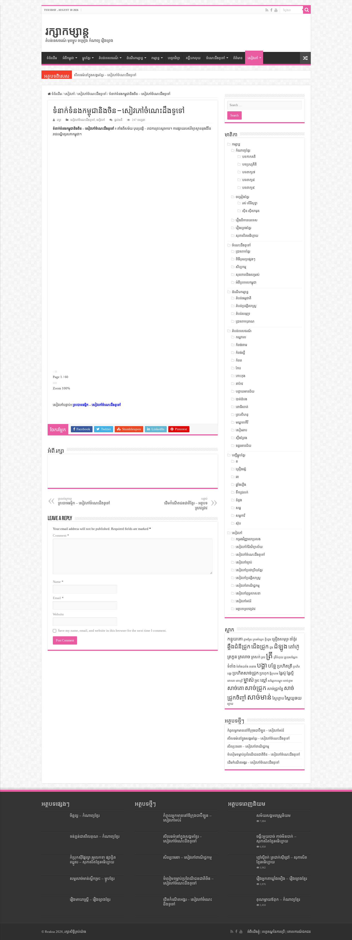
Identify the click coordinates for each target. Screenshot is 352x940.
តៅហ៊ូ (293, 646)
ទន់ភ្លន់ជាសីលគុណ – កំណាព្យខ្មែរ (94, 836)
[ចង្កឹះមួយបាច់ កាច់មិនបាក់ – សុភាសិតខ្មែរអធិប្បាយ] (241, 843)
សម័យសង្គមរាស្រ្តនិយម (273, 815)
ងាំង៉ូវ (293, 639)
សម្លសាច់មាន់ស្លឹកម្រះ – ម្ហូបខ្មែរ (92, 878)
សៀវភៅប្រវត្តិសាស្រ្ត (248, 578)
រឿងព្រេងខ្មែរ (243, 228)
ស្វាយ (230, 703)
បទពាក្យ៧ (248, 172)
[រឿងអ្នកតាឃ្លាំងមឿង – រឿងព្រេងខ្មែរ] (241, 885)
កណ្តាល (241, 337)
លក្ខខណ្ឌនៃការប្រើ (273, 932)
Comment (61, 535)
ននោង (252, 666)
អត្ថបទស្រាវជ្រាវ (245, 609)
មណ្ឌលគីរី (242, 422)
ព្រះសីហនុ (242, 415)
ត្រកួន (232, 656)
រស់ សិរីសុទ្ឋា (249, 203)
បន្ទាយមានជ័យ (245, 391)
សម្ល (238, 508)
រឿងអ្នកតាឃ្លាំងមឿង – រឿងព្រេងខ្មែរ (281, 878)
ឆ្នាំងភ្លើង (241, 485)
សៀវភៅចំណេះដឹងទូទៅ (91, 94)
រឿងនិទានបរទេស (246, 220)
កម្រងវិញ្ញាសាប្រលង (248, 539)
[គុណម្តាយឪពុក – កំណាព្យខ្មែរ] (241, 906)
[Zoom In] (56, 383)
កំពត (239, 360)
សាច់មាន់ (259, 697)
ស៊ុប (238, 523)
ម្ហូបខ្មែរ (86, 58)
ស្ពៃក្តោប (278, 698)
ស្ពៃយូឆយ (293, 698)
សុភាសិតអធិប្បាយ (247, 236)
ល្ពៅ (263, 680)
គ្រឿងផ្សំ (241, 469)
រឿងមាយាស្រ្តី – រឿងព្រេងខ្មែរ (90, 899)
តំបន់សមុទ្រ (243, 314)
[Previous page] (54, 372)
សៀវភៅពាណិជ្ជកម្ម (247, 586)
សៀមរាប (241, 430)
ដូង (271, 647)
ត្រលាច (244, 656)
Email (58, 598)
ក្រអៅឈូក (258, 639)
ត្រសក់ (255, 657)
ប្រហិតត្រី (284, 666)
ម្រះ (257, 680)
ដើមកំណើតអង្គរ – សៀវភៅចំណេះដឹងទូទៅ (253, 762)
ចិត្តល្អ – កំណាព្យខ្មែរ (84, 815)
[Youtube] (276, 10)
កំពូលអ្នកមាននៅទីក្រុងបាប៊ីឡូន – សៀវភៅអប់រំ (255, 730)
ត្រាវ (263, 657)
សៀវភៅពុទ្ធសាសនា (248, 593)
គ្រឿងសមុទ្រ (280, 639)
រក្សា (59, 119)
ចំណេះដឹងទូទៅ (215, 58)
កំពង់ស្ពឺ (240, 353)
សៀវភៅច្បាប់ (244, 562)
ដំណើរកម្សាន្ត (135, 58)
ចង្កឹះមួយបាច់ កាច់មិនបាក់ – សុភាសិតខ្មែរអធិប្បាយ (276, 838)
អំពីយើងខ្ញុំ (253, 932)
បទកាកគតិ (249, 157)
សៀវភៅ (253, 58)
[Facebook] (271, 10)
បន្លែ (272, 666)
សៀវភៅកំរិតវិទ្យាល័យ (249, 547)
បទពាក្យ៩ (248, 188)
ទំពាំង (231, 666)
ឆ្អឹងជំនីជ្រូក (238, 647)
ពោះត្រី (239, 680)
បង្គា (262, 665)
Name (58, 582)
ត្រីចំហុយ (278, 657)
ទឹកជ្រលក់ (242, 492)
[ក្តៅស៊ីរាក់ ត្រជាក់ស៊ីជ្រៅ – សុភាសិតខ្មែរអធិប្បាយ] (241, 864)
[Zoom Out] (54, 383)
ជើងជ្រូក (260, 647)
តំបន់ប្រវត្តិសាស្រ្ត (246, 306)
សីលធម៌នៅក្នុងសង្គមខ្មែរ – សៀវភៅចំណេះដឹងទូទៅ (258, 738)
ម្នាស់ (249, 680)
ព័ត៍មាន (237, 58)
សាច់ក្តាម (288, 680)
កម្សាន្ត (155, 58)
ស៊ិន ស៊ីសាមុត (250, 211)
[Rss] (267, 10)
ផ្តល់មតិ (118, 119)
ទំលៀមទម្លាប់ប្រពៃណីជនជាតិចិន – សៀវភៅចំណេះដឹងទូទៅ (263, 754)
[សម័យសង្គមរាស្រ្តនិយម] (241, 822)
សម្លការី (240, 516)
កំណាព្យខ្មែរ (243, 150)
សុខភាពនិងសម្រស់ (247, 275)
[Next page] (56, 372)
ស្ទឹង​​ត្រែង (241, 438)
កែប (238, 368)
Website (58, 614)
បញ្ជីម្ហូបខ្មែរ (238, 455)
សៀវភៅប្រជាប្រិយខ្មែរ (249, 570)
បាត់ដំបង (241, 399)
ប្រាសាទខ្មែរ (243, 251)
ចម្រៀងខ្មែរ (242, 197)
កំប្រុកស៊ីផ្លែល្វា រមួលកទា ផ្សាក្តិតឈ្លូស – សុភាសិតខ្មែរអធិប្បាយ (93, 859)
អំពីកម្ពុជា (68, 58)
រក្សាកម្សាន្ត (67, 31)
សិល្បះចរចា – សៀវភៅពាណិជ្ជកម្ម (95, 75)
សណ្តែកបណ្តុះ (275, 680)
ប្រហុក (264, 673)
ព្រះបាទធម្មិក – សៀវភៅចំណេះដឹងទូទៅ (97, 405)
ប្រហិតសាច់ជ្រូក (245, 673)
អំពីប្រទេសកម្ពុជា (246, 282)
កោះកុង (240, 376)
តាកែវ (239, 384)
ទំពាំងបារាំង (242, 666)
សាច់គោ (235, 688)
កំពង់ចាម (241, 345)
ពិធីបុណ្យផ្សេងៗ (245, 259)
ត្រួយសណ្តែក (291, 657)
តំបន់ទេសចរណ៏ (108, 58)
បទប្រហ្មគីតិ (249, 164)
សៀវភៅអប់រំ (243, 601)
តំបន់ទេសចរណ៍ (242, 331)
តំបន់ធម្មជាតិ (243, 298)
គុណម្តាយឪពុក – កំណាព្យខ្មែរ (278, 899)
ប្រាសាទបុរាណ (245, 321)
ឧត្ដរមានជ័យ (243, 446)
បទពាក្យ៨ (248, 180)
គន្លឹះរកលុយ (193, 58)
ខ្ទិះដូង (268, 639)
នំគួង (239, 500)
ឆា (237, 477)
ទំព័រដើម (52, 58)
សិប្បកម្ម (241, 267)
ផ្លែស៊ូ (282, 673)
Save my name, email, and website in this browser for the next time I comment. (112, 630)
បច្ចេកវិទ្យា (174, 58)
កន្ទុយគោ (235, 638)
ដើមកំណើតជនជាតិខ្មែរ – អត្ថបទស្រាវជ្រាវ (185, 503)
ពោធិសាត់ (242, 407)
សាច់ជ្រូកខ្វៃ (275, 689)
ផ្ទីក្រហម (274, 673)
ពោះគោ (231, 680)
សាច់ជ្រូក (255, 687)
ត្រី (269, 656)
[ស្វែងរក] (307, 10)
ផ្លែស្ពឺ (290, 673)
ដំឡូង (281, 646)
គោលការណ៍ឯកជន (299, 932)
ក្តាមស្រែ (248, 639)
